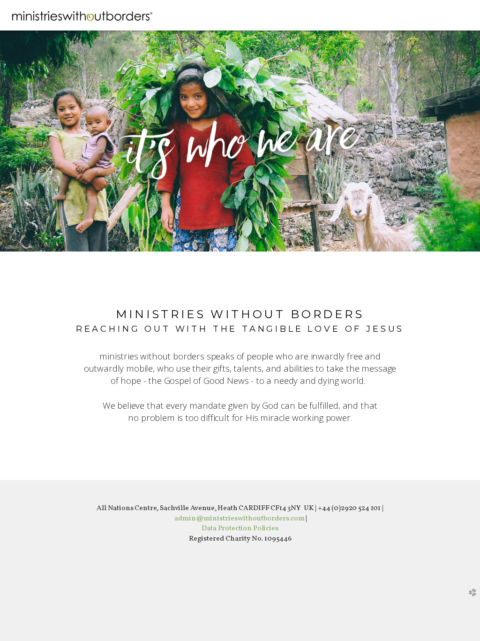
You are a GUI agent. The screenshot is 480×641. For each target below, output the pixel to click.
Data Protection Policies (240, 528)
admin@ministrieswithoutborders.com (239, 518)
